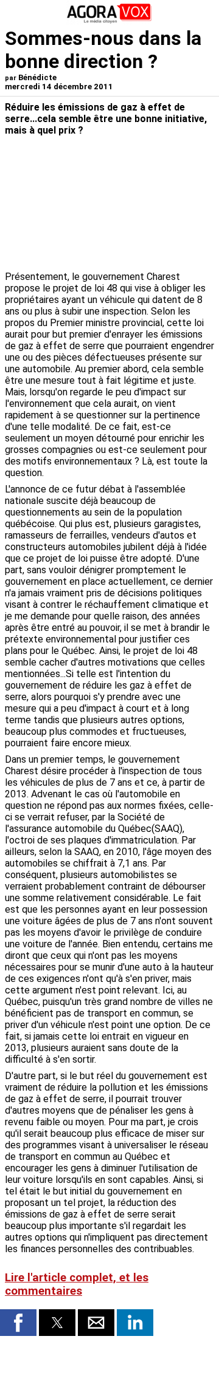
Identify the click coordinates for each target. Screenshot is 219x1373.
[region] (123, 204)
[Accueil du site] (109, 21)
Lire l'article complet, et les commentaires (76, 1284)
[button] (18, 1322)
